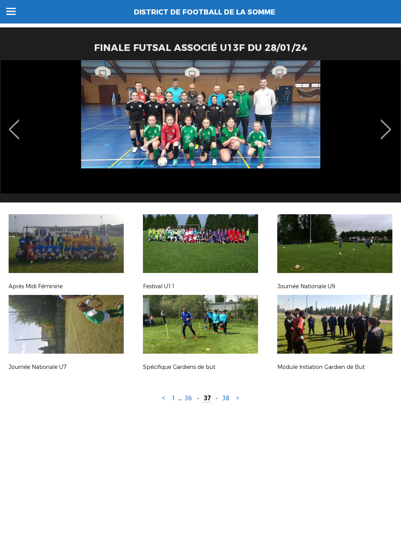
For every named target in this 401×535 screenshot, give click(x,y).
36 (188, 398)
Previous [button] (14, 123)
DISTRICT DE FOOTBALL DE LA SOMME (204, 12)
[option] (200, 134)
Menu (11, 11)
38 (225, 398)
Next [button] (386, 123)
